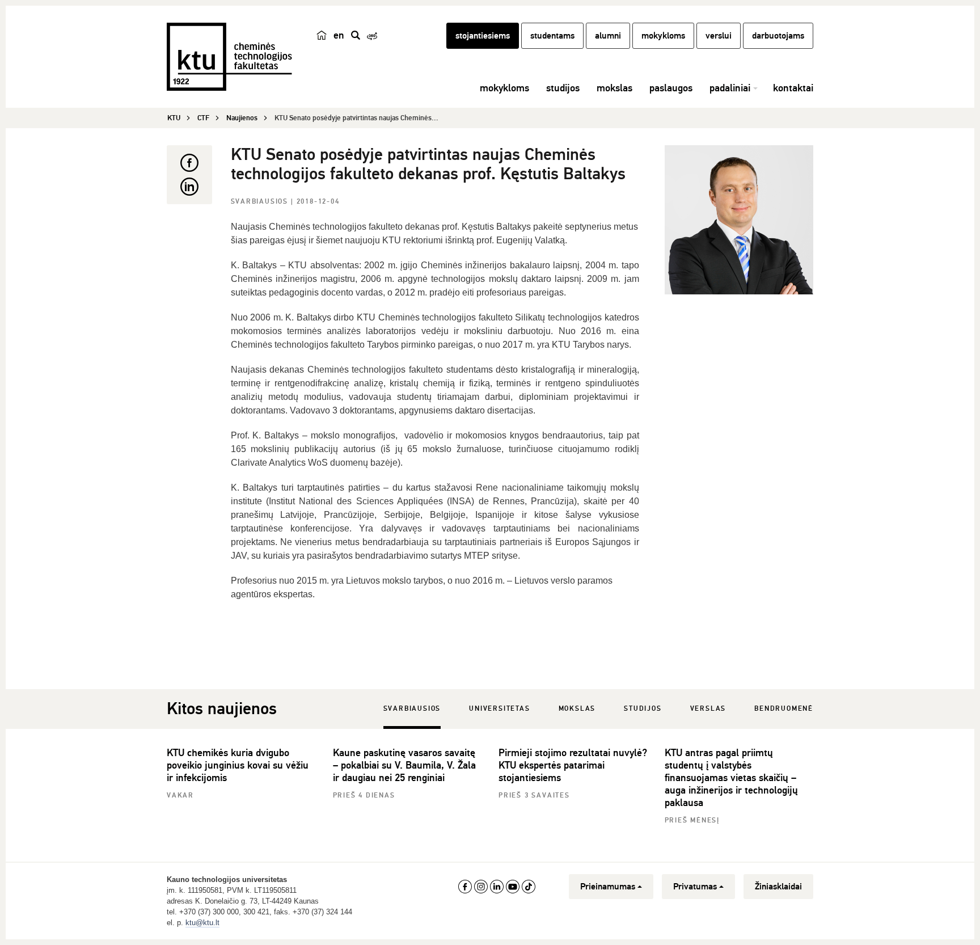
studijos (563, 88)
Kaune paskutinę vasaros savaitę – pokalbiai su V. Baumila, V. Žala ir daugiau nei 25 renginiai (404, 765)
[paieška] (355, 35)
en (338, 35)
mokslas (614, 88)
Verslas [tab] (708, 708)
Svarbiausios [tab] (412, 708)
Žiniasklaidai (778, 886)
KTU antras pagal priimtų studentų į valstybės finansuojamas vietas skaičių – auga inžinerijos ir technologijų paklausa (731, 777)
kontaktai (793, 88)
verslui (719, 35)
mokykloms (663, 35)
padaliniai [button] (729, 88)
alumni (608, 35)
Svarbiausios (261, 201)
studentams (552, 35)
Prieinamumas (607, 886)
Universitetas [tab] (499, 708)
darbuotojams (778, 35)
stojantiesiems (482, 35)
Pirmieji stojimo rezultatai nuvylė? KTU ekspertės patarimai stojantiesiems (573, 765)
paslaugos (670, 88)
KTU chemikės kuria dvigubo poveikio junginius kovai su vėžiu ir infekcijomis (238, 765)
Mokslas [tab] (577, 708)
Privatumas (695, 886)
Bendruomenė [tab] (783, 708)
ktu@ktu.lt (202, 922)
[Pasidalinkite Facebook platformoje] (189, 163)
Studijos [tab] (642, 708)
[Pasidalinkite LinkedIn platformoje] (189, 187)
